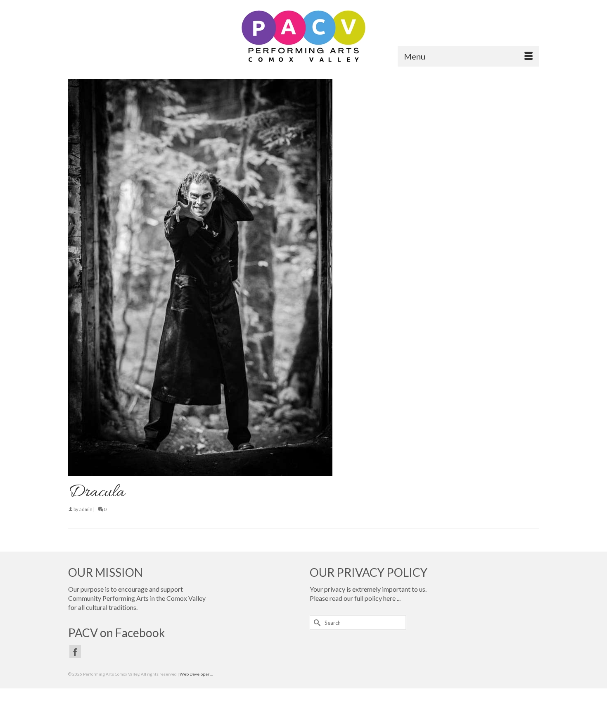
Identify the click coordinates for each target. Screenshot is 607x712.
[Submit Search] (316, 622)
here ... (392, 598)
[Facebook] (75, 651)
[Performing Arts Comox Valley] (303, 36)
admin (85, 509)
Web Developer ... (196, 673)
